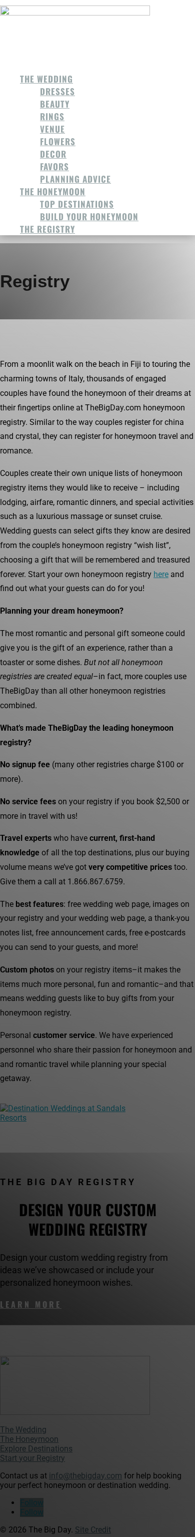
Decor (53, 154)
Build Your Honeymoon (89, 216)
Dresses (57, 91)
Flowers (58, 141)
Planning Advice (75, 179)
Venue (52, 129)
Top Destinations (77, 204)
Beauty (55, 104)
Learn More (31, 1304)
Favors (54, 166)
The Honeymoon (53, 191)
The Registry (47, 229)
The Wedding (46, 79)
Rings (52, 116)
